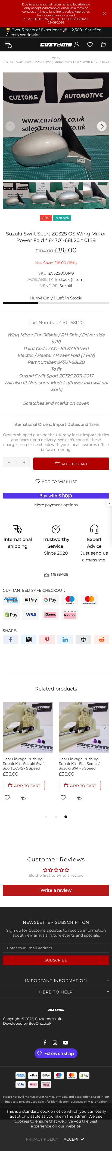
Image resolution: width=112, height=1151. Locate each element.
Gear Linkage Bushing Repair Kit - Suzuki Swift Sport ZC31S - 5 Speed (24, 763)
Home (56, 57)
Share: (10, 630)
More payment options (56, 504)
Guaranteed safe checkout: (34, 590)
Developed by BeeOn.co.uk (27, 1023)
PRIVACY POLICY (42, 1139)
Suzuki (66, 285)
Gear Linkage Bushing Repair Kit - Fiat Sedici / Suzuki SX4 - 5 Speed (79, 763)
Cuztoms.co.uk (56, 44)
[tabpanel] (28, 758)
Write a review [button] (56, 890)
